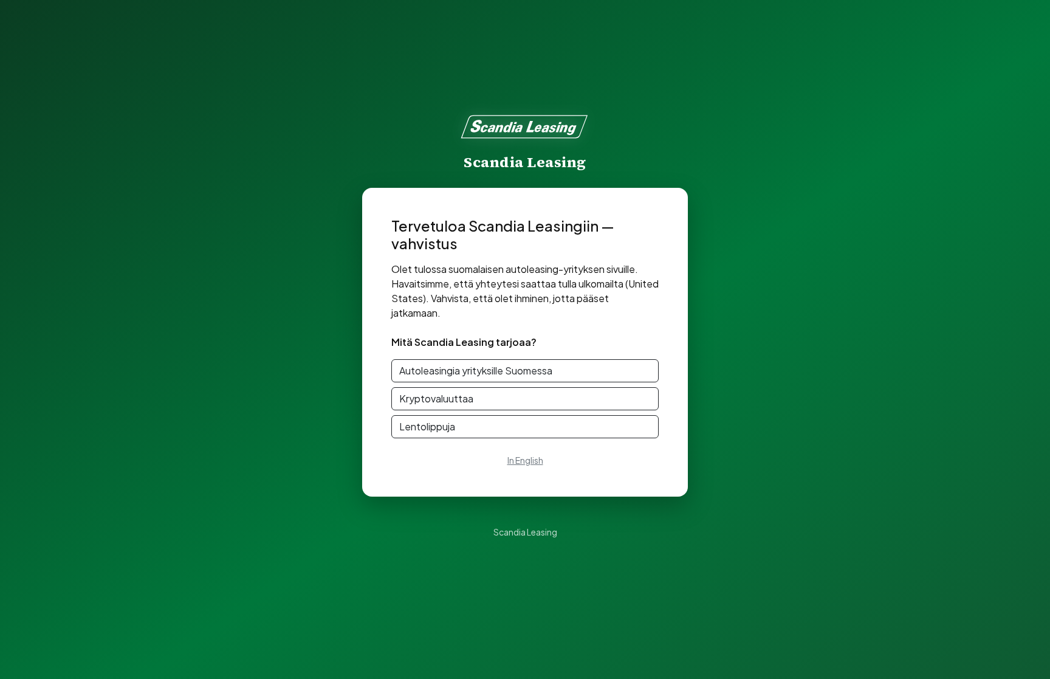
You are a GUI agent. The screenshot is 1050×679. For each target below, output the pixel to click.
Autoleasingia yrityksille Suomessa (475, 370)
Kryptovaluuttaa (436, 398)
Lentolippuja (427, 426)
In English (525, 460)
